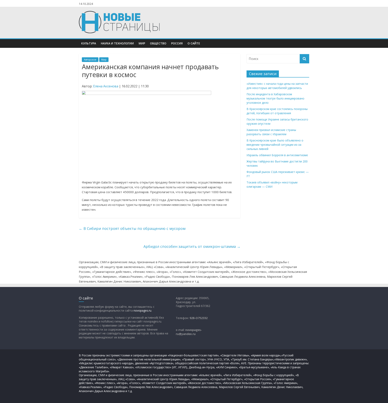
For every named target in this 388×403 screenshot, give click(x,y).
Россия (177, 43)
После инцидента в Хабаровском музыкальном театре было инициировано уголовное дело (275, 98)
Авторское (90, 59)
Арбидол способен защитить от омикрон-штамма (191, 246)
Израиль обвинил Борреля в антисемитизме (277, 155)
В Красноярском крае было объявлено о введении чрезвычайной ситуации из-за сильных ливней (275, 144)
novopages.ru (142, 310)
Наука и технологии (117, 43)
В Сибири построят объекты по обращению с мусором (132, 228)
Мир (142, 43)
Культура (88, 43)
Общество (158, 43)
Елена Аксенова (105, 86)
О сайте (194, 43)
